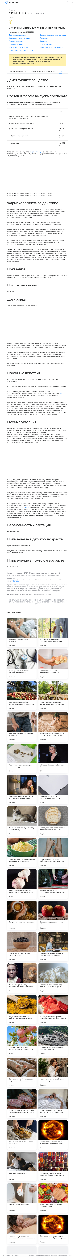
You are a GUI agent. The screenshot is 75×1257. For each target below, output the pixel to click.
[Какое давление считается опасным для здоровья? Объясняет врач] (22, 664)
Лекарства (12, 10)
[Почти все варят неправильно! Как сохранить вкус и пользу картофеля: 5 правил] (22, 852)
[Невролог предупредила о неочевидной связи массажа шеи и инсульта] (22, 1229)
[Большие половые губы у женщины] (22, 632)
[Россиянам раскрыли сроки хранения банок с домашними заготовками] (53, 1166)
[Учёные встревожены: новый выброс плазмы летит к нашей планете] (53, 1135)
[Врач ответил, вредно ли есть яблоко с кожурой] (53, 915)
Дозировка (43, 41)
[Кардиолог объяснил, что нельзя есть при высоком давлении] (22, 915)
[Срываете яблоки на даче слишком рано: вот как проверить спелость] (22, 1041)
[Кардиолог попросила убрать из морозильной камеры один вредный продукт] (22, 789)
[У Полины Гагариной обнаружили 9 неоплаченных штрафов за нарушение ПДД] (53, 758)
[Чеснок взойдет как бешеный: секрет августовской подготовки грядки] (22, 884)
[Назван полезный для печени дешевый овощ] (53, 1198)
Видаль (16, 581)
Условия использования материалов (46, 1255)
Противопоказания (16, 41)
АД (61, 393)
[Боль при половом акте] (22, 1166)
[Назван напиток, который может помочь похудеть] (53, 1072)
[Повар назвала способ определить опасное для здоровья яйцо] (53, 664)
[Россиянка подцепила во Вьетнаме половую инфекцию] (53, 632)
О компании (9, 1255)
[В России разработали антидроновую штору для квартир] (53, 789)
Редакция (31, 1255)
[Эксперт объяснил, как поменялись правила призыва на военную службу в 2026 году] (53, 884)
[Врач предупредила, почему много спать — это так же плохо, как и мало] (53, 1103)
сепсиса (26, 507)
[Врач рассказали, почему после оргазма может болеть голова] (53, 727)
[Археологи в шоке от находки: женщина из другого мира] (22, 758)
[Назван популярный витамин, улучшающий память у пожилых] (53, 695)
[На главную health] (13, 2)
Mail (3, 1255)
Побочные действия (16, 44)
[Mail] (6, 2)
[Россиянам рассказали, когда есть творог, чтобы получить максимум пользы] (53, 978)
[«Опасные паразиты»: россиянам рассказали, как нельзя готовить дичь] (22, 1103)
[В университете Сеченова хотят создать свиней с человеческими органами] (22, 1072)
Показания (44, 38)
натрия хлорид (35, 152)
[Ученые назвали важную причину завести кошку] (22, 821)
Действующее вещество (17, 35)
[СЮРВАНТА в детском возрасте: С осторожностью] (10, 22)
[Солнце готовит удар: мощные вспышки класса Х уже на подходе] (53, 1229)
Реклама (16, 1255)
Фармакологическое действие (19, 38)
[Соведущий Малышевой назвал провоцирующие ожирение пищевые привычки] (53, 821)
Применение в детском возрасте (51, 47)
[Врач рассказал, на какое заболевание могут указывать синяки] (53, 852)
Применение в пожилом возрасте (21, 50)
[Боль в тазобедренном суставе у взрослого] (22, 727)
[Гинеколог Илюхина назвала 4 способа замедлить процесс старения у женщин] (53, 946)
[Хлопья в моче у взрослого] (22, 1198)
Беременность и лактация (18, 47)
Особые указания (46, 44)
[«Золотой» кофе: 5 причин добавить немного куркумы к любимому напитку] (22, 1009)
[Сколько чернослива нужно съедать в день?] (22, 946)
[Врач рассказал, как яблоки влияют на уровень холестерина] (22, 695)
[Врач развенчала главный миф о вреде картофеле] (22, 1135)
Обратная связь (63, 1255)
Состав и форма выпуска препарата (53, 35)
